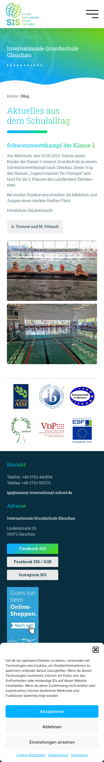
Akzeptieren (52, 711)
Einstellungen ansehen (52, 742)
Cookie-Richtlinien (30, 755)
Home (12, 96)
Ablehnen (52, 726)
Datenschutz (58, 755)
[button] (95, 650)
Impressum (79, 755)
